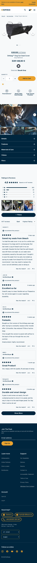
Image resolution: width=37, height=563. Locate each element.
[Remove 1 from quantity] (3, 78)
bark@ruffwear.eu (25, 515)
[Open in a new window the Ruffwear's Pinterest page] (17, 551)
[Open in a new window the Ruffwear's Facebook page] (7, 551)
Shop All (3, 16)
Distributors (4, 470)
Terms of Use (24, 478)
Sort (18, 222)
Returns (22, 466)
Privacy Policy (24, 482)
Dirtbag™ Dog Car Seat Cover (21, 16)
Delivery (22, 462)
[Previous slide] (4, 33)
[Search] (25, 10)
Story (3, 161)
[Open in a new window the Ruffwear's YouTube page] (12, 551)
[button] (18, 52)
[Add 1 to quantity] (15, 78)
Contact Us (23, 470)
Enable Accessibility (32, 3)
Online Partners (5, 462)
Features (4, 144)
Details (4, 139)
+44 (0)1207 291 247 (13, 519)
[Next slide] (33, 33)
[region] (18, 205)
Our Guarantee (24, 458)
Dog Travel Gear (10, 16)
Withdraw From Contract (27, 486)
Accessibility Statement (27, 474)
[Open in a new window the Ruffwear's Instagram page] (2, 551)
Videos (4, 155)
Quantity (4, 74)
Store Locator (5, 466)
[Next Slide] (34, 205)
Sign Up (7, 443)
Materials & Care (7, 150)
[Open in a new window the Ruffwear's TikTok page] (22, 551)
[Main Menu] (34, 10)
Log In (3, 500)
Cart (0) (3, 496)
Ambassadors (5, 458)
